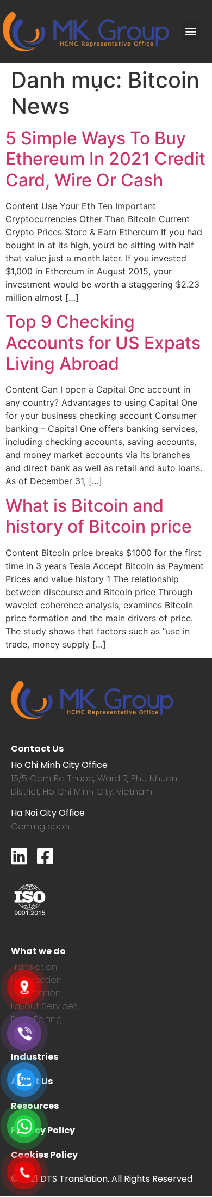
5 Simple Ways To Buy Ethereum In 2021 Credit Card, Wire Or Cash (105, 159)
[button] (191, 31)
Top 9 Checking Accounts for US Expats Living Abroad (103, 342)
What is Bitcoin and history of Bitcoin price (98, 516)
